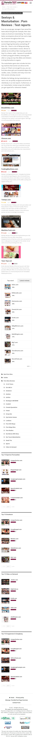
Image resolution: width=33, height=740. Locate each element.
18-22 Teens (9, 384)
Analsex (8, 394)
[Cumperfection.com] (5, 463)
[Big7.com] (5, 559)
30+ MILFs (9, 387)
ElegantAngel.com (16, 470)
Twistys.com (6, 200)
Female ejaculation (11, 407)
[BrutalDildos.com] (11, 99)
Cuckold (8, 404)
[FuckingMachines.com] (11, 160)
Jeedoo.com (14, 580)
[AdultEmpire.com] (5, 619)
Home (12, 697)
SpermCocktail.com (16, 488)
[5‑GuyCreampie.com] (5, 500)
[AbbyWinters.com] (5, 550)
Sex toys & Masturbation (13, 437)
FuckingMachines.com (9, 169)
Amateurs (9, 390)
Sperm (8, 443)
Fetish (8, 410)
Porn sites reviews (9, 381)
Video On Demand (11, 447)
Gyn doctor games (11, 417)
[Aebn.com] (5, 610)
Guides (6, 377)
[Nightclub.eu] (5, 591)
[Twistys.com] (11, 191)
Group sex (9, 414)
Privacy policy (20, 697)
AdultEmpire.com (17, 334)
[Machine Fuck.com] (11, 221)
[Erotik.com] (5, 600)
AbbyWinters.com (17, 326)
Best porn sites (8, 374)
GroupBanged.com (16, 529)
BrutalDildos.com (7, 108)
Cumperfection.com (16, 460)
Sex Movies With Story (12, 434)
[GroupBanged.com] (5, 531)
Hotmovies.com (17, 301)
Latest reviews (24, 280)
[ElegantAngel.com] (5, 472)
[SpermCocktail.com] (5, 490)
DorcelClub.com (17, 359)
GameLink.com (17, 309)
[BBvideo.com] (5, 541)
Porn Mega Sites (10, 427)
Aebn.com (15, 285)
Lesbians (8, 420)
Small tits (9, 440)
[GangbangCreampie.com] (5, 481)
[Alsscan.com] (11, 129)
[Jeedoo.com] (5, 582)
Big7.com (15, 342)
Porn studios (9, 430)
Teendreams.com (17, 351)
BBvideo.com (14, 538)
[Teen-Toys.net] (11, 252)
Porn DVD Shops (10, 424)
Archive (8, 397)
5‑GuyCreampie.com (17, 497)
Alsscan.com (6, 138)
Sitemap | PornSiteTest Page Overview (16, 700)
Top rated (10, 280)
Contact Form (16, 702)
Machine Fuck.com (8, 230)
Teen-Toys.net (6, 261)
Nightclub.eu (14, 589)
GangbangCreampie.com (18, 479)
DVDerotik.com (17, 293)
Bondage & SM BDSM (12, 400)
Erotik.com (15, 318)
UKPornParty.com (16, 658)
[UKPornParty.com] (5, 660)
